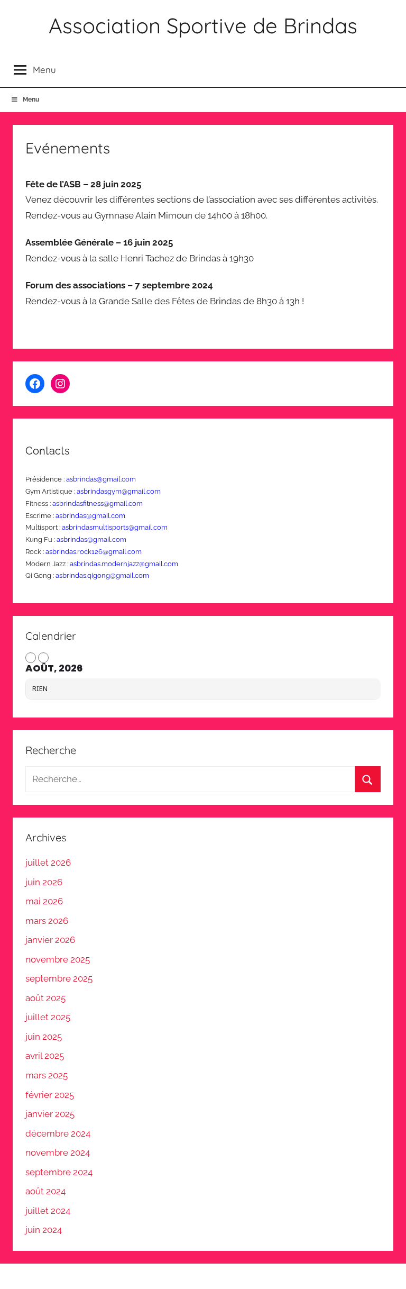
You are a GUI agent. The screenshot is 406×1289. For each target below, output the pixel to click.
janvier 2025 (50, 1114)
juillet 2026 (48, 862)
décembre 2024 (57, 1133)
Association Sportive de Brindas (203, 25)
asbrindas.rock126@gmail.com (93, 552)
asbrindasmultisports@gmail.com (115, 527)
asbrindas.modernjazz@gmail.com (124, 564)
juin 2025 (43, 1036)
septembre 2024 (59, 1172)
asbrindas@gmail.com (101, 479)
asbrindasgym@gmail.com (119, 491)
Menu (31, 99)
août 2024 (45, 1191)
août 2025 (45, 998)
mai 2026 (44, 901)
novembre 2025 (57, 959)
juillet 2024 (47, 1210)
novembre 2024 (57, 1152)
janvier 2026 (50, 939)
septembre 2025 (59, 978)
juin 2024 (43, 1229)
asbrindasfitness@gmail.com (97, 503)
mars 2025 (46, 1075)
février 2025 (49, 1095)
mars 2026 (46, 920)
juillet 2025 (47, 1017)
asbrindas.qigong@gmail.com (102, 575)
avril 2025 (44, 1055)
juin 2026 (43, 882)
